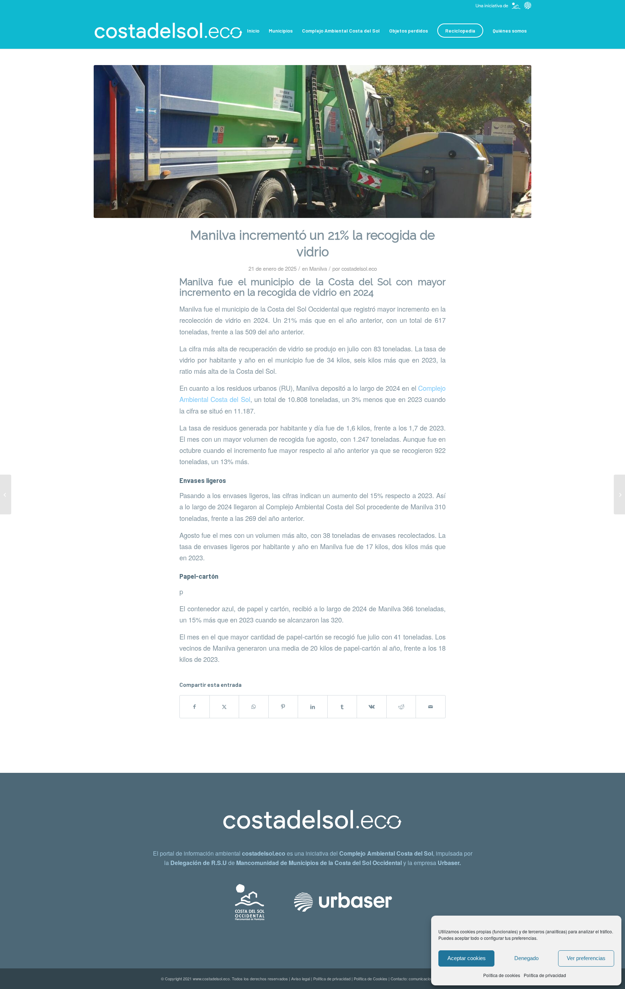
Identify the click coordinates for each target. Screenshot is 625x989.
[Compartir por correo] (430, 706)
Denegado (526, 958)
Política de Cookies (370, 978)
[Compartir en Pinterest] (283, 706)
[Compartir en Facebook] (194, 706)
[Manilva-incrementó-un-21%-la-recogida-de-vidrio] (312, 141)
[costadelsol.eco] (168, 31)
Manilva (318, 268)
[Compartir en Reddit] (401, 706)
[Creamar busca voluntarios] (5, 494)
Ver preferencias (586, 958)
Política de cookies (501, 975)
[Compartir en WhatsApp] (253, 706)
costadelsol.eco (359, 268)
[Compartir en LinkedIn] (312, 706)
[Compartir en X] (224, 706)
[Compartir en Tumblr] (342, 706)
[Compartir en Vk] (371, 706)
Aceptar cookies (466, 958)
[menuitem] (253, 31)
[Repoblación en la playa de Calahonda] (619, 494)
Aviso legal (300, 978)
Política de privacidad (545, 975)
